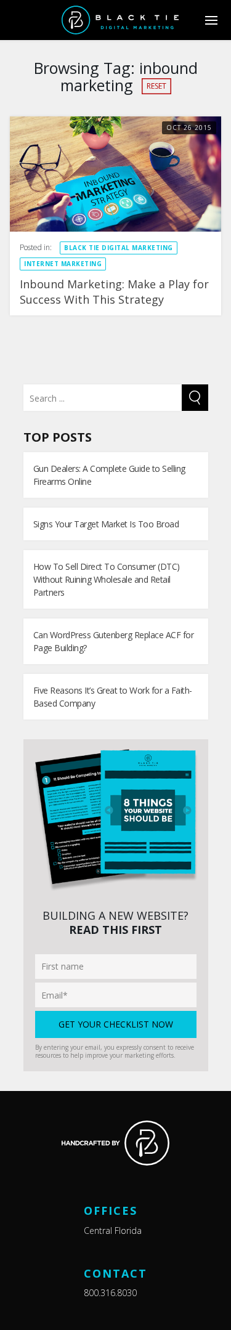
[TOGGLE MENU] (211, 20)
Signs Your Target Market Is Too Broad (106, 524)
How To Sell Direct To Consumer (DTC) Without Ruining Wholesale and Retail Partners (106, 579)
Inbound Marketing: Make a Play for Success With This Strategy (114, 292)
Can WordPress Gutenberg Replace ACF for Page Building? (113, 641)
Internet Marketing (63, 263)
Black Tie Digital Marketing (118, 247)
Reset (156, 86)
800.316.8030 (110, 1293)
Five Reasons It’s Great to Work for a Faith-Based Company (112, 696)
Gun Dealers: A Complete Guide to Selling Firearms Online (109, 475)
